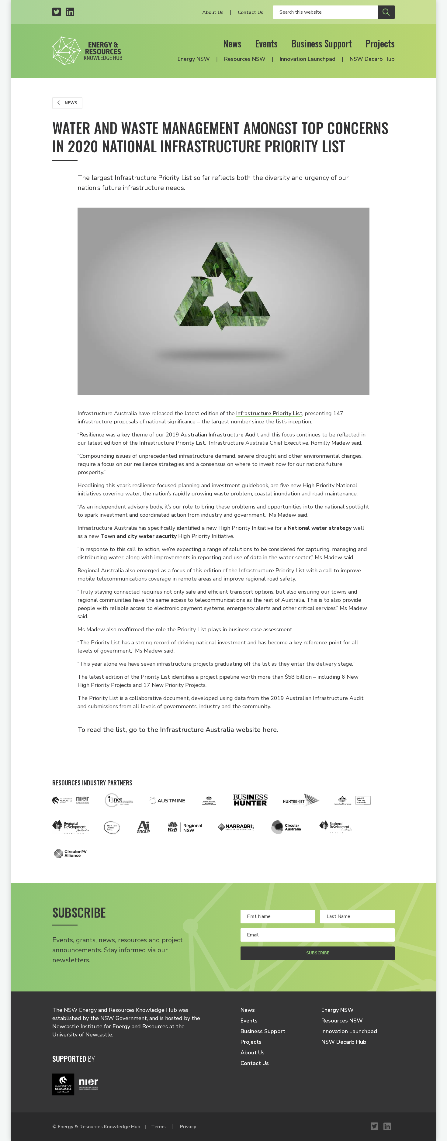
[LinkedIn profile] (70, 12)
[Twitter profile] (56, 12)
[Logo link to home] (87, 50)
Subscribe (317, 953)
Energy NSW (194, 59)
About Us (213, 12)
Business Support (321, 43)
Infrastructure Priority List (269, 413)
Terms (158, 1126)
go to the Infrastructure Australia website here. (203, 729)
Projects (380, 43)
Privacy (188, 1126)
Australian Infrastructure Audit (220, 434)
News (232, 43)
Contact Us (250, 12)
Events (266, 43)
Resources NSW (244, 59)
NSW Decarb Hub (372, 59)
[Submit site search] (386, 12)
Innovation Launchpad (307, 59)
